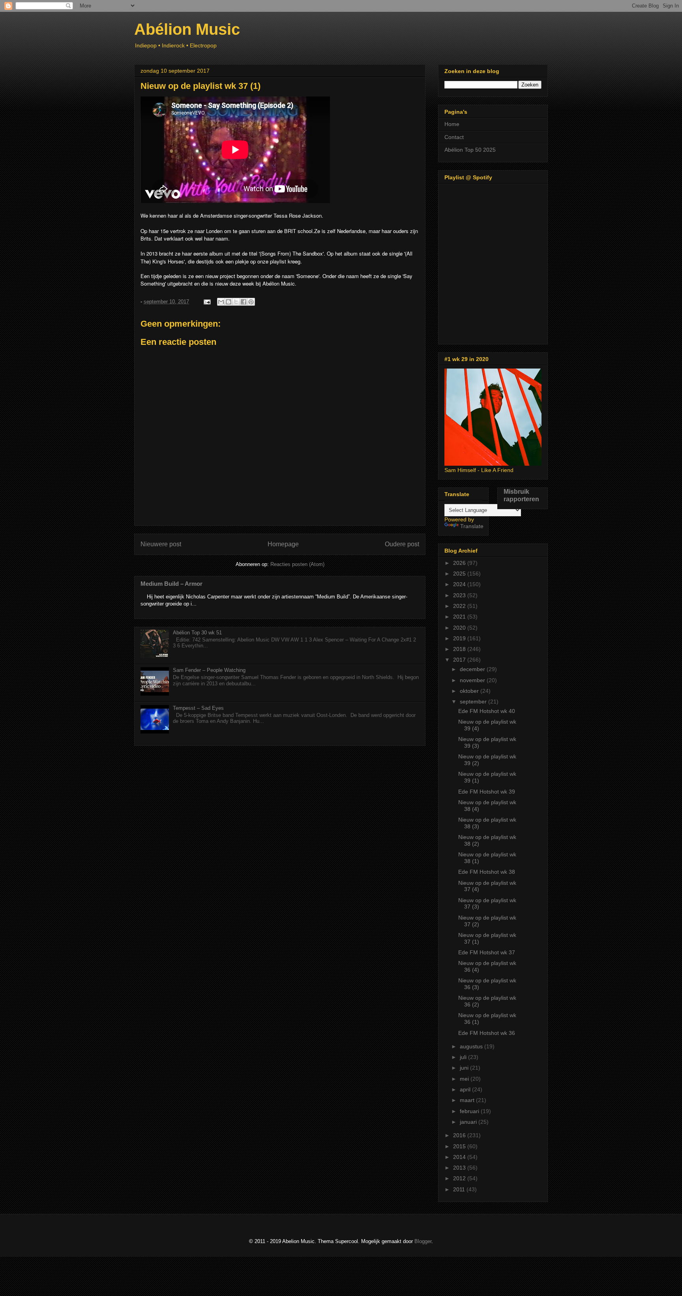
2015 (460, 1146)
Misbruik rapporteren (521, 495)
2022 (460, 606)
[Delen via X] (236, 302)
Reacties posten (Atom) (297, 564)
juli (464, 1057)
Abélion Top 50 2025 (470, 150)
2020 (460, 627)
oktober (470, 691)
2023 (460, 595)
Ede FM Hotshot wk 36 (486, 1033)
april (466, 1089)
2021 (460, 616)
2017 (460, 659)
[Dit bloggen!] (228, 302)
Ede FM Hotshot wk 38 (486, 872)
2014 (460, 1157)
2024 (460, 584)
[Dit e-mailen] (221, 302)
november (473, 680)
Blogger (422, 1241)
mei (465, 1079)
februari (470, 1111)
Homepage (283, 544)
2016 (460, 1135)
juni (465, 1068)
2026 (460, 563)
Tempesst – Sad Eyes (198, 708)
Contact (454, 137)
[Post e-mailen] (206, 302)
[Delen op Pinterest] (251, 302)
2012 (460, 1178)
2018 (460, 649)
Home (451, 124)
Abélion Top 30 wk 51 (197, 633)
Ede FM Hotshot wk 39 (486, 791)
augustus (472, 1046)
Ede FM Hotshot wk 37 (486, 952)
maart (468, 1100)
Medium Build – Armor (171, 583)
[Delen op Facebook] (243, 302)
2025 (460, 573)
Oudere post (402, 544)
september (474, 701)
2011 (460, 1189)
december (473, 669)
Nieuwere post (161, 544)
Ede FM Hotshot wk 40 (486, 711)
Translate (471, 526)
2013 (460, 1167)
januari (469, 1122)
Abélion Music (187, 29)
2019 (460, 638)
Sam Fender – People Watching (209, 670)
